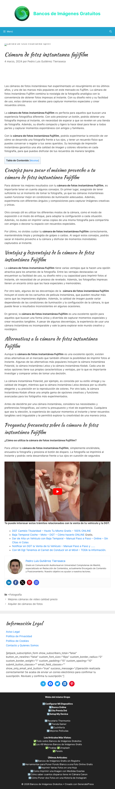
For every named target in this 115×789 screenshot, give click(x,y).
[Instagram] (36, 582)
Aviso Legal (13, 631)
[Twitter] (22, 582)
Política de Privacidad (19, 636)
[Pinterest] (29, 582)
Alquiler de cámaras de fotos (25, 603)
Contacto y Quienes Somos (22, 645)
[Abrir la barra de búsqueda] (110, 31)
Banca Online (59, 707)
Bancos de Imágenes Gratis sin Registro (59, 760)
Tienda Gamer (59, 724)
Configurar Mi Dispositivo (59, 703)
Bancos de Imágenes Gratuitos (66, 13)
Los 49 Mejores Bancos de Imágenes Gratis (59, 744)
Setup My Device (59, 714)
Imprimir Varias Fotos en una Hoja (59, 767)
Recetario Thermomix (58, 720)
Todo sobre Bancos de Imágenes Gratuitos (58, 741)
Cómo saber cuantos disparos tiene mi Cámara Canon (59, 774)
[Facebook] (15, 582)
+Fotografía (15, 594)
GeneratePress (86, 784)
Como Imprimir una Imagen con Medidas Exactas (59, 771)
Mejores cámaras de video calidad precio (33, 599)
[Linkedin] (9, 582)
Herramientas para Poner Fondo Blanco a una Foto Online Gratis (59, 764)
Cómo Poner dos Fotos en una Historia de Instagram (59, 777)
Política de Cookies (17, 640)
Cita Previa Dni (59, 710)
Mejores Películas (59, 730)
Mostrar (34, 160)
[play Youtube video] (57, 491)
